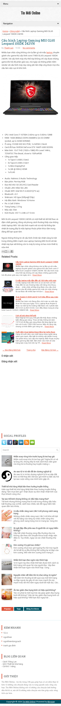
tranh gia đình (9, 645)
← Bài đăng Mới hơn (11, 350)
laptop (49, 52)
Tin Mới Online (30, 12)
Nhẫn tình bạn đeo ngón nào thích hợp (31, 560)
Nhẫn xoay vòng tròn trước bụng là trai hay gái (34, 456)
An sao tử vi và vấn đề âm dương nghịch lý (32, 471)
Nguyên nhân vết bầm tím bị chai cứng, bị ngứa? (35, 575)
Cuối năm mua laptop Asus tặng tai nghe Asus (35, 332)
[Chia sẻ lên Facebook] (11, 251)
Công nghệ (15, 31)
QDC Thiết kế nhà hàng (13, 664)
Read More (37, 275)
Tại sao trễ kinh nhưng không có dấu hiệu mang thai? (25, 499)
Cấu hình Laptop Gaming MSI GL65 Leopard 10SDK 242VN (28, 42)
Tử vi (5, 633)
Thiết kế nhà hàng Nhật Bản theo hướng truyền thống (25, 486)
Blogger (51, 702)
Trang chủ (31, 350)
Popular (7, 609)
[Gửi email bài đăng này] (3, 251)
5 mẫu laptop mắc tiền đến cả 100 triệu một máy (36, 280)
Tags (19, 609)
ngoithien (7, 637)
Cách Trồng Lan (10, 661)
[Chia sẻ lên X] (8, 251)
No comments (29, 48)
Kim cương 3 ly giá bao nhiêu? (27, 545)
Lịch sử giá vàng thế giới (26, 315)
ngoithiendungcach (12, 641)
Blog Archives (32, 609)
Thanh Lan (8, 48)
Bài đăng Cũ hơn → (49, 350)
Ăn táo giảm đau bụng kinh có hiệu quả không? (35, 590)
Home (5, 31)
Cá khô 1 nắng (9, 666)
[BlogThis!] (6, 251)
